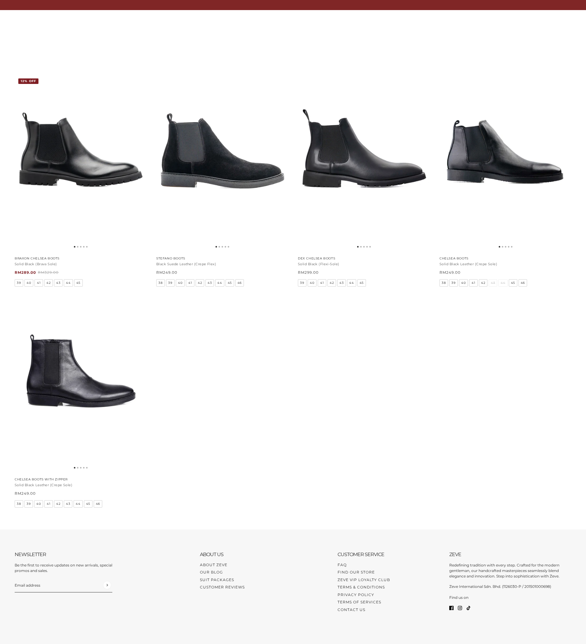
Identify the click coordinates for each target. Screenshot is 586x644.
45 (78, 282)
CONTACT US (351, 609)
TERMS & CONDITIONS (361, 587)
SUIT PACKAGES (217, 579)
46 (239, 282)
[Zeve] (22, 22)
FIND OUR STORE (356, 572)
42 (48, 282)
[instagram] (460, 608)
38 (160, 282)
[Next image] (139, 163)
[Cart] (568, 22)
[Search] (544, 22)
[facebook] (451, 608)
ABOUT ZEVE (213, 565)
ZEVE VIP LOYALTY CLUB (364, 579)
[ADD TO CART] (222, 163)
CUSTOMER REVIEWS (222, 587)
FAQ (342, 565)
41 (39, 282)
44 (68, 282)
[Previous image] (21, 163)
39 (19, 282)
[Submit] (107, 585)
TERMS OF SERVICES (359, 602)
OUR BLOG (211, 572)
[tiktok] (468, 608)
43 (58, 282)
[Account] (556, 22)
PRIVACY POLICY (356, 594)
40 (29, 282)
